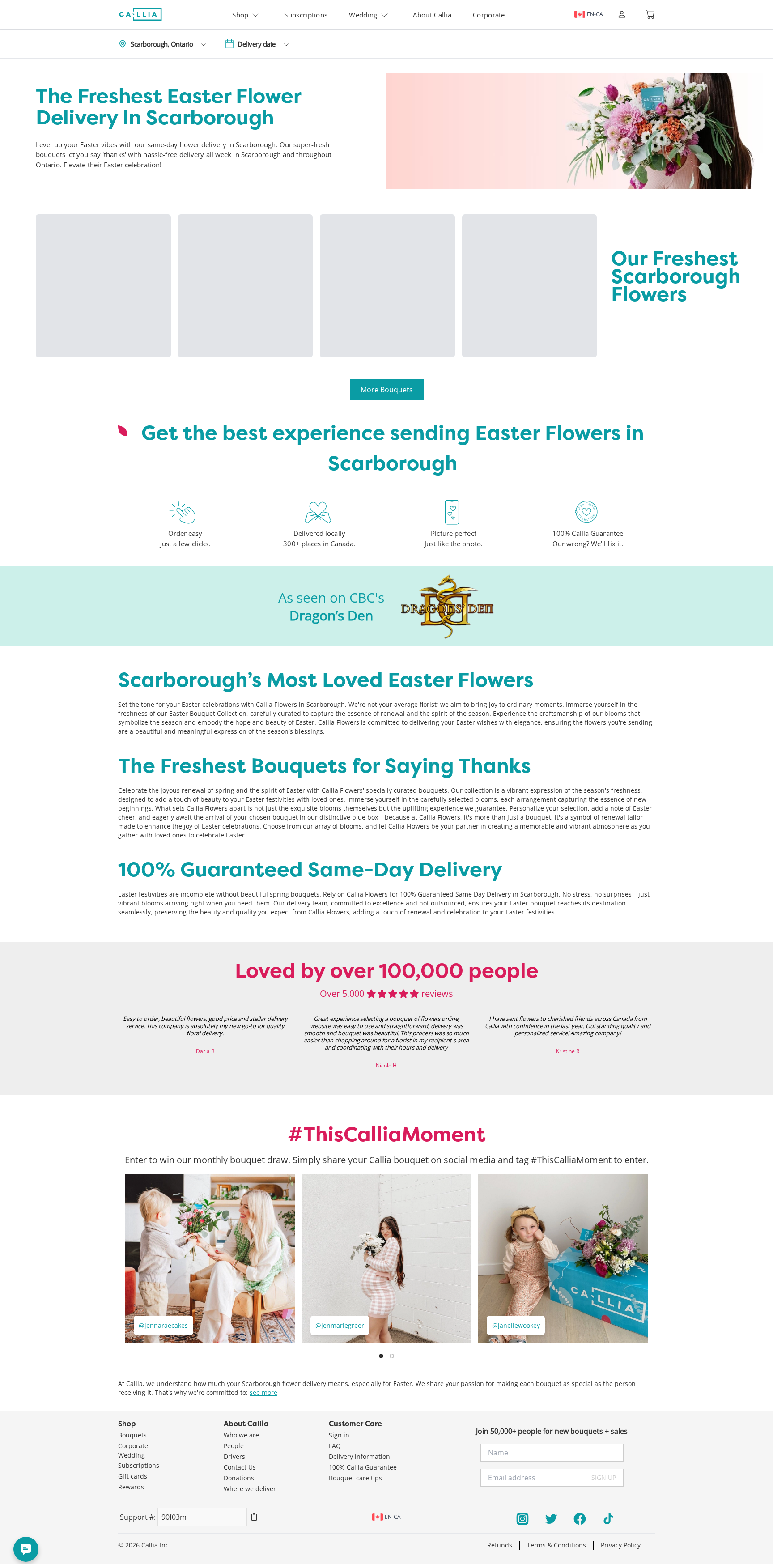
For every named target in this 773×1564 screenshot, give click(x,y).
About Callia (432, 14)
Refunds (499, 1545)
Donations (239, 1478)
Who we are (241, 1435)
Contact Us (240, 1467)
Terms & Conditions (556, 1545)
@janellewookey (516, 1325)
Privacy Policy (621, 1545)
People (234, 1445)
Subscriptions (305, 14)
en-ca (595, 14)
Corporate (489, 14)
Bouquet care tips (355, 1478)
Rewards (131, 1487)
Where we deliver (250, 1488)
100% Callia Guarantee (363, 1467)
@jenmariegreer (339, 1325)
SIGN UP (603, 1477)
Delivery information (359, 1456)
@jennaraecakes (163, 1325)
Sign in (339, 1435)
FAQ (335, 1445)
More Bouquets (387, 390)
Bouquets (132, 1435)
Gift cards (132, 1476)
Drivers (234, 1456)
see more (263, 1392)
